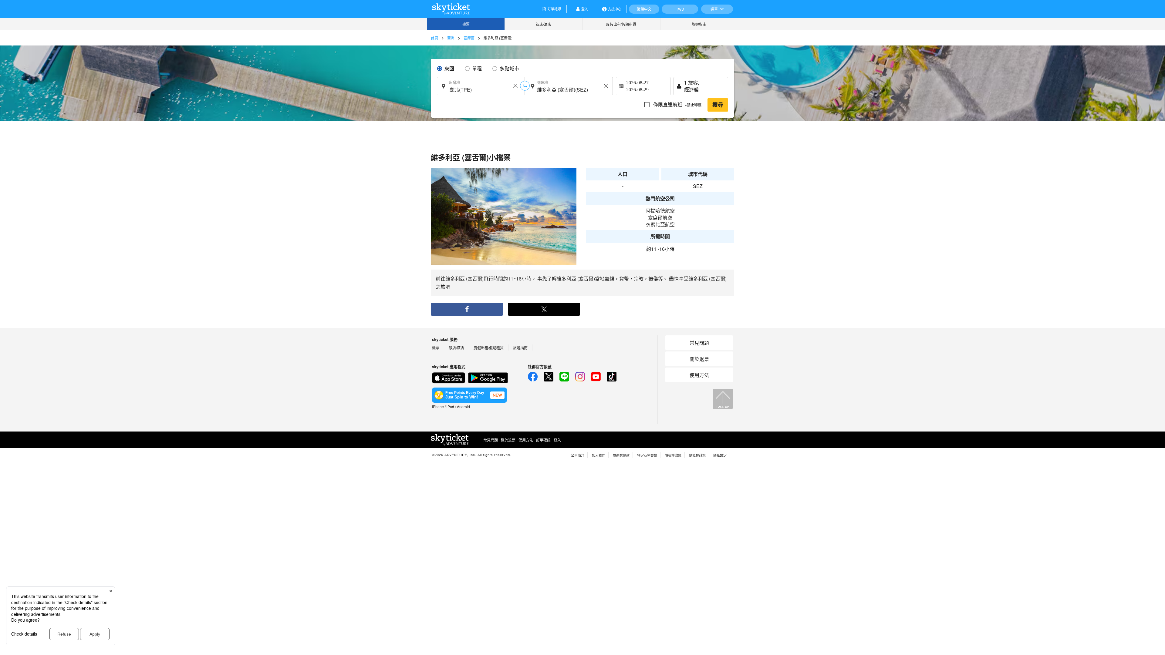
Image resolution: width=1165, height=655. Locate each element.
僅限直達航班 (676, 104)
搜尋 (717, 105)
